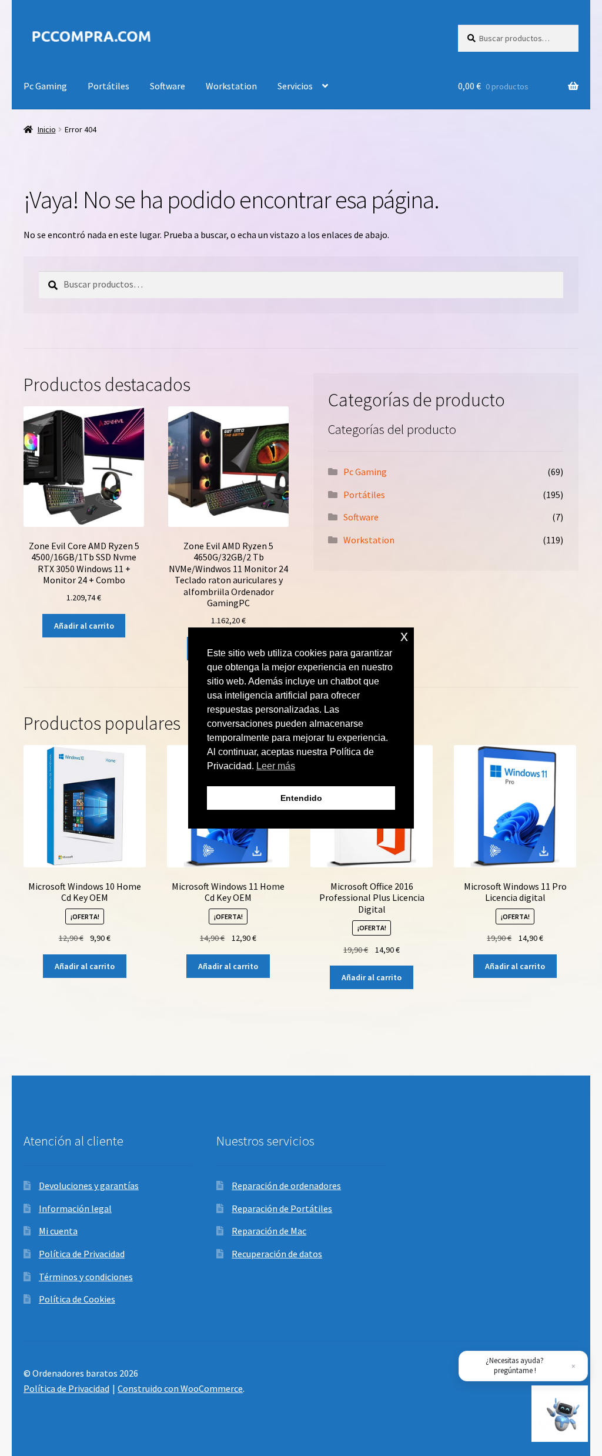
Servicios (295, 86)
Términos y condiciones (86, 1277)
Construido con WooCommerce (180, 1388)
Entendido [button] (301, 798)
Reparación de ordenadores (286, 1185)
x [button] (404, 636)
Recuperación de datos (277, 1254)
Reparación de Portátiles (282, 1208)
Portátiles (108, 86)
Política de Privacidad (82, 1254)
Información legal (75, 1208)
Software (167, 86)
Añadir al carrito (84, 625)
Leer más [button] (275, 766)
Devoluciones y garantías (89, 1185)
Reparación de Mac (269, 1231)
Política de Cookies (77, 1299)
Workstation (231, 86)
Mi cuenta (58, 1231)
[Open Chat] (559, 1413)
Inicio (47, 129)
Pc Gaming (45, 86)
